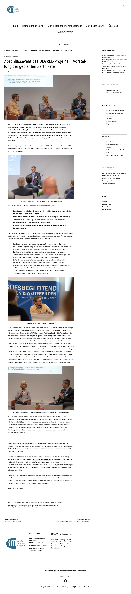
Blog (15, 25)
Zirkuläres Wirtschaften (31, 465)
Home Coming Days (32, 25)
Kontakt (115, 6)
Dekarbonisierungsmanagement (41, 459)
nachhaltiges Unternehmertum (51, 505)
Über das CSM (107, 6)
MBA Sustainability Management (64, 25)
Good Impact (109, 116)
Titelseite (68, 50)
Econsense (109, 152)
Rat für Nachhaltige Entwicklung (114, 155)
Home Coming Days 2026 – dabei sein (112, 64)
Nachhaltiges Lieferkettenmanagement (37, 462)
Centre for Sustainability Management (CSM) (30, 505)
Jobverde (109, 118)
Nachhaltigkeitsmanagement (15, 507)
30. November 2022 (16, 56)
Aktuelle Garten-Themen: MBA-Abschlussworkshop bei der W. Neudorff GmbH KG (72, 521)
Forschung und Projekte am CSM (28, 50)
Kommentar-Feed (107, 207)
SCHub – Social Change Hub (114, 93)
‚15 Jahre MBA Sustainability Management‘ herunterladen (60, 546)
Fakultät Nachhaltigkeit (112, 90)
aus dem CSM (9, 50)
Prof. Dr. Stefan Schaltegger (31, 507)
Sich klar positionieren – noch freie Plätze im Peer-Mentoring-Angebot (114, 56)
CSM (8, 72)
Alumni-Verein (65, 31)
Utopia (108, 124)
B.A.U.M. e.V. (109, 142)
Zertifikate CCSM (95, 25)
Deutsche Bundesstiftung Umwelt (115, 150)
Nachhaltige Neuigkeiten (52, 50)
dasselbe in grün (110, 147)
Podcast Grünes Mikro (112, 121)
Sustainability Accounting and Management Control (46, 467)
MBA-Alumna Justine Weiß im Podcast (12, 521)
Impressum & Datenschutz (93, 6)
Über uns (113, 25)
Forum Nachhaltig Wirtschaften (114, 113)
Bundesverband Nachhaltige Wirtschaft (116, 144)
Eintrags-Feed (106, 204)
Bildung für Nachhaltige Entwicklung (115, 110)
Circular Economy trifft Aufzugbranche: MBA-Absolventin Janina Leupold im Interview (114, 71)
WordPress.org (106, 209)
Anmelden (105, 201)
